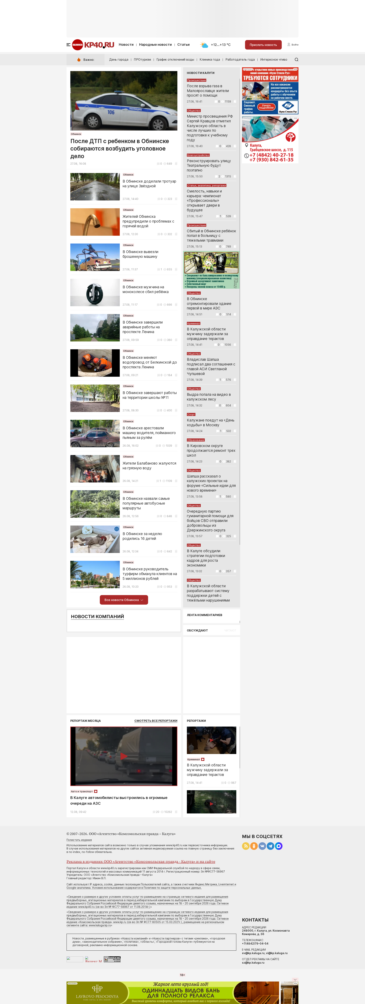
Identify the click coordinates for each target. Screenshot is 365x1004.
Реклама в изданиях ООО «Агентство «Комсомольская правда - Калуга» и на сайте (141, 861)
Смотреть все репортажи (155, 721)
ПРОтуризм (142, 59)
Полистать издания (79, 839)
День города (118, 59)
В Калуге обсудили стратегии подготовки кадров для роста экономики (206, 558)
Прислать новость (263, 45)
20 (157, 811)
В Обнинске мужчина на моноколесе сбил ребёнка (146, 289)
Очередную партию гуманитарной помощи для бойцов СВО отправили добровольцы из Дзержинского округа (210, 520)
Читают (230, 630)
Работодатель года (240, 59)
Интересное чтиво (273, 59)
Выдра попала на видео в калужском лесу (209, 396)
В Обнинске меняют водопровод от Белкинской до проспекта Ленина (150, 362)
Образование (195, 440)
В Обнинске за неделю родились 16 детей (142, 536)
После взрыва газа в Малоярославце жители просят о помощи (208, 91)
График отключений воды (175, 59)
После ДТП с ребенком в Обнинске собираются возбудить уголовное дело (119, 148)
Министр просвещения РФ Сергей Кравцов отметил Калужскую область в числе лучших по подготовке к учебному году (210, 128)
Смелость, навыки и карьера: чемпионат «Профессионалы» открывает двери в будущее (204, 200)
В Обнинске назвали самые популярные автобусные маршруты (146, 503)
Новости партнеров (166, 938)
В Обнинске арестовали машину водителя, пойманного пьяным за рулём (149, 433)
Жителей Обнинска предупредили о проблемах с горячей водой (148, 221)
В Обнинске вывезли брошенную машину (140, 254)
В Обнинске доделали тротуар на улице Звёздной (149, 183)
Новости (126, 44)
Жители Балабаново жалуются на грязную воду (149, 465)
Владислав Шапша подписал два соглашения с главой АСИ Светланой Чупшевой (211, 366)
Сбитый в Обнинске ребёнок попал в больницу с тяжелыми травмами (211, 236)
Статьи (183, 44)
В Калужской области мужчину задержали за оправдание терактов (207, 334)
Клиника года (210, 59)
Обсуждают (197, 630)
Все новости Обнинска (122, 600)
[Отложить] (176, 163)
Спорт (191, 414)
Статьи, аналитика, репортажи (206, 185)
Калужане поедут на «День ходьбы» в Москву (210, 422)
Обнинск (76, 133)
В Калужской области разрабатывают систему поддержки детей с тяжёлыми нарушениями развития (208, 595)
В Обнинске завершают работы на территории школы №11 (150, 395)
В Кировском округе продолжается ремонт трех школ (211, 451)
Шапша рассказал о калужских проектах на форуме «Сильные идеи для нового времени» (211, 483)
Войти (295, 44)
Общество (193, 110)
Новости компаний (97, 616)
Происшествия (196, 80)
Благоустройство (198, 155)
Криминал (193, 323)
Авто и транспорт (82, 791)
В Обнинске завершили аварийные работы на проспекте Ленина (143, 327)
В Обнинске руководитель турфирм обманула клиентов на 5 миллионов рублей (150, 574)
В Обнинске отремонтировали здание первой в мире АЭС (209, 304)
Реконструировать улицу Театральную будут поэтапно (209, 166)
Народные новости (155, 44)
